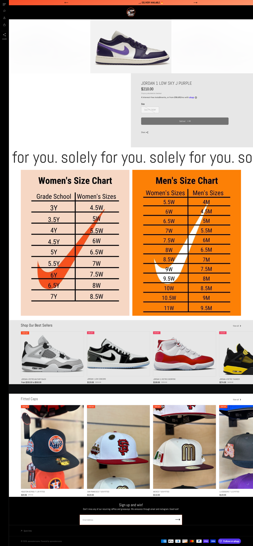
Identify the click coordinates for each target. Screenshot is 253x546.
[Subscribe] (177, 520)
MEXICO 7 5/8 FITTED (161, 491)
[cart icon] (4, 25)
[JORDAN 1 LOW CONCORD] (118, 353)
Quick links (28, 530)
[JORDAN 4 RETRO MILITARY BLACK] (52, 353)
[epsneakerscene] (131, 12)
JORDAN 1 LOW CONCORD (96, 379)
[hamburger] (4, 4)
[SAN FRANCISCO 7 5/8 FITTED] (118, 447)
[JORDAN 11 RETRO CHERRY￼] (184, 353)
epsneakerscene (34, 541)
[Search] (4, 11)
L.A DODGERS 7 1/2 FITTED (229, 491)
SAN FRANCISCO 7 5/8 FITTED (98, 491)
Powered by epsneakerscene (51, 541)
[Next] (236, 354)
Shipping (144, 93)
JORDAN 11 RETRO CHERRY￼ (164, 379)
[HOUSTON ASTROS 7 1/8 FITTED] (52, 447)
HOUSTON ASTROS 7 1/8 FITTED (33, 491)
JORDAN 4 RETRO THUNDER (229, 379)
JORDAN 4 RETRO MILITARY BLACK (33, 379)
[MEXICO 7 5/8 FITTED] (184, 447)
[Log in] (4, 18)
